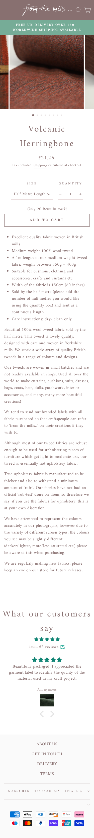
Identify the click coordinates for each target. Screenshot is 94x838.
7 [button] (58, 116)
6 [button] (54, 116)
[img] (47, 639)
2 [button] (38, 116)
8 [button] (62, 116)
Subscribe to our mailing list (47, 791)
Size (32, 183)
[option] (47, 28)
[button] (43, 713)
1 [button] (33, 115)
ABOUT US (47, 744)
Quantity (70, 183)
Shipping (40, 165)
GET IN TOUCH (47, 754)
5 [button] (50, 116)
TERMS (47, 774)
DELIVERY (47, 764)
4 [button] (46, 116)
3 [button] (42, 116)
